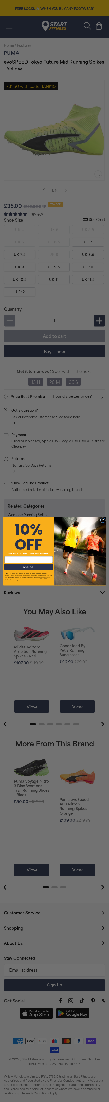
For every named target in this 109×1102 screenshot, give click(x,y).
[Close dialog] (103, 520)
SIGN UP (28, 567)
